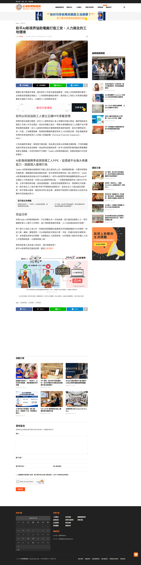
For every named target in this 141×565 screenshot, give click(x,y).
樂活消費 (68, 522)
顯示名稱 (19, 457)
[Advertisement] (52, 333)
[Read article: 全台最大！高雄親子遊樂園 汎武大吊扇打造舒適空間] (98, 208)
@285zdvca (62, 535)
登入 (26, 1)
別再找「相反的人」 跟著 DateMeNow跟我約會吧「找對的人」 (115, 185)
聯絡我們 (108, 7)
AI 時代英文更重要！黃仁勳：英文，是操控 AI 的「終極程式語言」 (26, 411)
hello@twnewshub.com (66, 539)
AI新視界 (31, 302)
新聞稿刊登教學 (114, 559)
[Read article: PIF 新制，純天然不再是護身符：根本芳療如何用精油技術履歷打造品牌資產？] (52, 371)
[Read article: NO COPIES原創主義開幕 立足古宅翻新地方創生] (98, 109)
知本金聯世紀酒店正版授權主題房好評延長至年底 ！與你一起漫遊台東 (114, 218)
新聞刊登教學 (89, 7)
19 (28, 538)
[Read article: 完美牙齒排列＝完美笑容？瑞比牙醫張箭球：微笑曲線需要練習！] (98, 87)
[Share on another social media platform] (86, 85)
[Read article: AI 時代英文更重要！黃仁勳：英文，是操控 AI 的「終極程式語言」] (27, 399)
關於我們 (18, 1)
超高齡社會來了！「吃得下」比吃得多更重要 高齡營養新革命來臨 (27, 383)
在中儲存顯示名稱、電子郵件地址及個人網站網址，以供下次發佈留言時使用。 (44, 474)
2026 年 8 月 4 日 (110, 200)
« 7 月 (17, 550)
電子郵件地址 (20, 466)
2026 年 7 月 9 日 (71, 385)
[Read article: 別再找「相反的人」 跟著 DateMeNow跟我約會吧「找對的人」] (98, 186)
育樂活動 (80, 520)
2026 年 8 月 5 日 (110, 189)
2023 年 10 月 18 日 (110, 90)
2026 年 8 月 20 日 (21, 387)
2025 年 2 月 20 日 (31, 36)
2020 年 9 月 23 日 (110, 120)
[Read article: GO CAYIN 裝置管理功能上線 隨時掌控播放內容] (52, 399)
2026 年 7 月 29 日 (110, 222)
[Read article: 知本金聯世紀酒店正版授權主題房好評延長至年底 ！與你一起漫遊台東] (98, 219)
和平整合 (38, 302)
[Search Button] (124, 7)
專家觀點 (44, 377)
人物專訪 (78, 7)
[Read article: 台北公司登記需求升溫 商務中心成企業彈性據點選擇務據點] (77, 371)
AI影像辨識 (23, 302)
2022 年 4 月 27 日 (110, 131)
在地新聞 (56, 522)
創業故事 (56, 520)
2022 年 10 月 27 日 (99, 78)
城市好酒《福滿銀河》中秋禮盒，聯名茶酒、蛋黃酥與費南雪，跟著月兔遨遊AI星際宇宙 (114, 196)
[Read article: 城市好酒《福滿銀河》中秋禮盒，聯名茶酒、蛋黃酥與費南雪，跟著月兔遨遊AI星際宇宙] (98, 197)
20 (33, 538)
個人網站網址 (57, 466)
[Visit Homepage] (28, 7)
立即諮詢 (49, 248)
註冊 (23, 1)
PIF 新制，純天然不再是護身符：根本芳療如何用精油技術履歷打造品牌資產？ (52, 383)
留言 (18, 433)
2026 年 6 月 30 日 (46, 413)
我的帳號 (30, 1)
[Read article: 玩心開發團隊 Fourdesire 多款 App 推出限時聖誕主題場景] (98, 98)
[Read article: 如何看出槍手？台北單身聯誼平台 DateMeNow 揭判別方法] (108, 68)
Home (17, 23)
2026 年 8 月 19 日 (46, 387)
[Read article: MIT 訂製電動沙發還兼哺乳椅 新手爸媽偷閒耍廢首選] (98, 130)
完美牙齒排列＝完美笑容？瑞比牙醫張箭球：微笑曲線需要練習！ (114, 86)
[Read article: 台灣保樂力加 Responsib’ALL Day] (77, 399)
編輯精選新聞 (59, 7)
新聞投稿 (100, 7)
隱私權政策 (104, 559)
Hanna (21, 36)
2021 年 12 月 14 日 (110, 99)
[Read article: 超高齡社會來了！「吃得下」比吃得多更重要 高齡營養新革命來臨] (27, 371)
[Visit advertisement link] (70, 16)
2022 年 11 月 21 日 (110, 110)
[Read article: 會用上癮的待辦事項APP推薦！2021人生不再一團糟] (98, 119)
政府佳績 (68, 517)
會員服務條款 (95, 559)
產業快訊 (69, 7)
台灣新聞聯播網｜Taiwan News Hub (29, 559)
